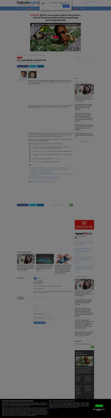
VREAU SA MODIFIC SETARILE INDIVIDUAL (99, 410)
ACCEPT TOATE (99, 405)
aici (31, 412)
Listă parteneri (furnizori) (53, 408)
